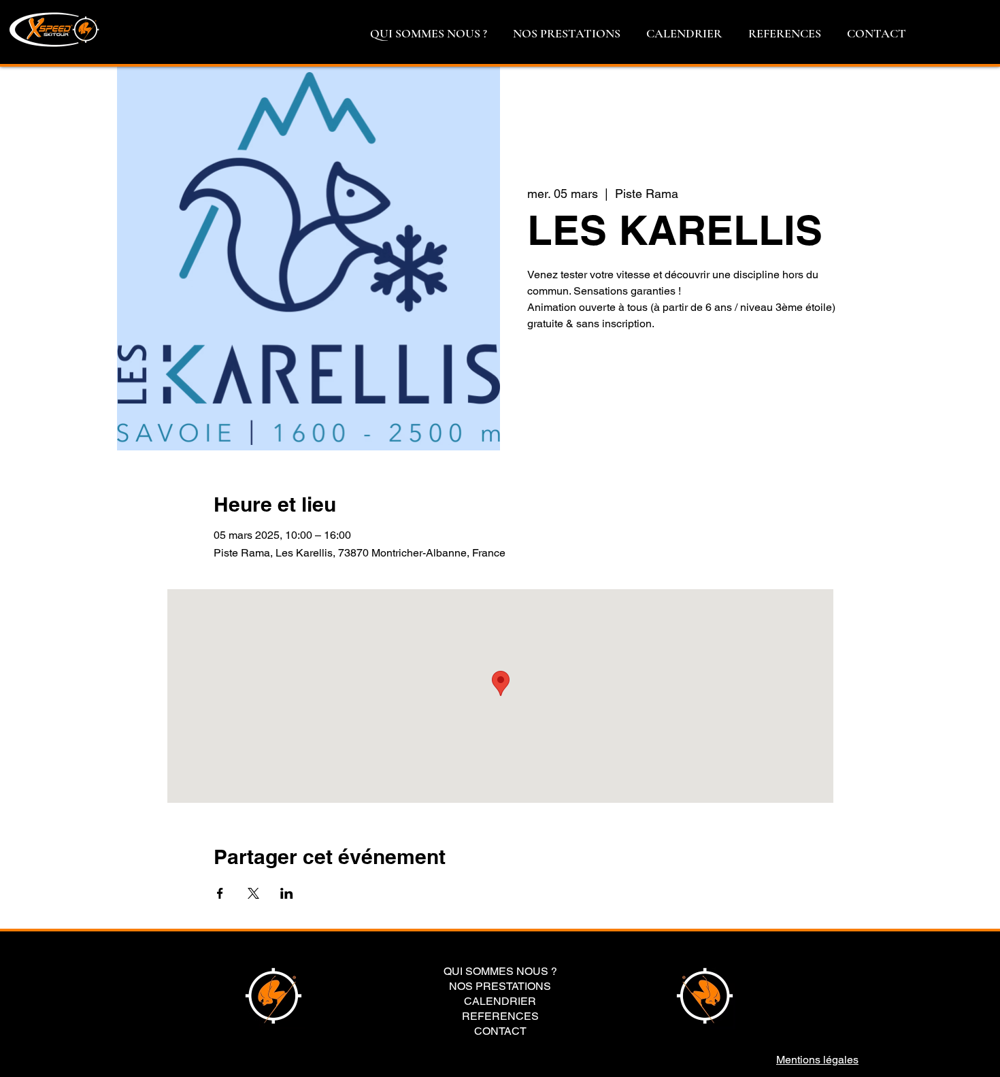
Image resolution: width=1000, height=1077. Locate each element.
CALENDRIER (500, 1001)
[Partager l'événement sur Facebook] (220, 893)
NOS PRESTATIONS (500, 986)
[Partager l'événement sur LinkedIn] (286, 893)
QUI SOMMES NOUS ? (500, 971)
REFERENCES (500, 1016)
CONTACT (500, 1031)
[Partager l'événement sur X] (253, 893)
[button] (428, 33)
